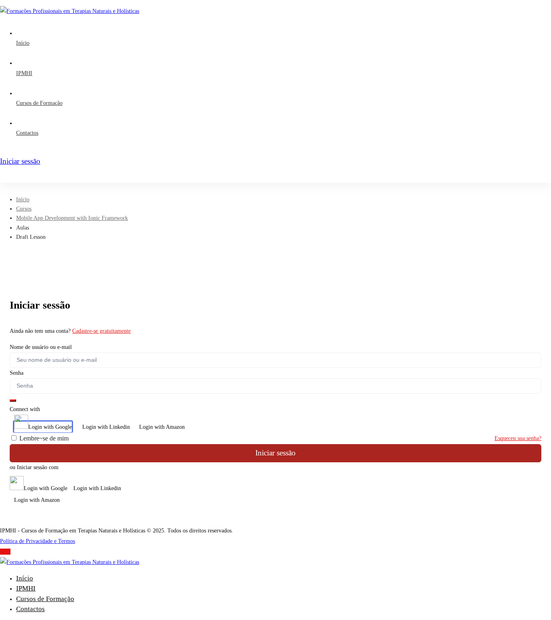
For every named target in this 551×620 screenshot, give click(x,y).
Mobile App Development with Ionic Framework (72, 218)
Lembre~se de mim (43, 438)
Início (22, 199)
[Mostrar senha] (13, 400)
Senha (16, 373)
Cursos (23, 209)
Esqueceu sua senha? (518, 438)
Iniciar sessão (275, 453)
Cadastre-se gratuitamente (101, 331)
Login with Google (50, 427)
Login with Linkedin (106, 427)
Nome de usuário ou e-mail (41, 347)
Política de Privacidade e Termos (37, 541)
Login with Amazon (162, 427)
